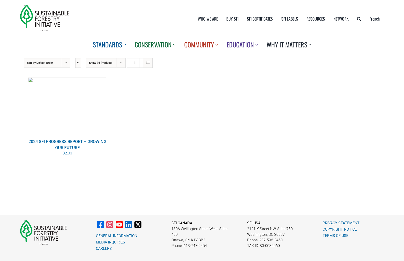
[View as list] (147, 63)
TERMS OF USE (335, 235)
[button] (359, 18)
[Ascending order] (78, 63)
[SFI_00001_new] (44, 6)
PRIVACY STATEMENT (341, 223)
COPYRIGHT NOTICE (340, 229)
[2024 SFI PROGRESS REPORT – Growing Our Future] (67, 108)
